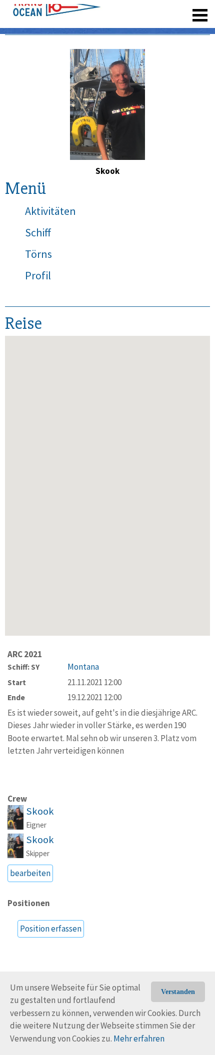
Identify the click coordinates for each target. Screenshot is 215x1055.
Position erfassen (51, 928)
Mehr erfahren (139, 1038)
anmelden (186, 9)
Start (17, 682)
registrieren (139, 9)
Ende (16, 697)
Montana (83, 666)
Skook (40, 811)
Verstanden (178, 992)
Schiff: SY (24, 667)
